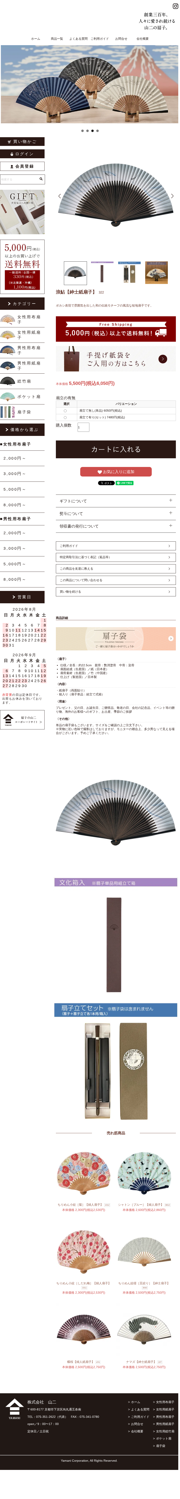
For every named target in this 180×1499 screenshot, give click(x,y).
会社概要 (143, 38)
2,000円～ (15, 458)
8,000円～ (15, 505)
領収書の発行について (79, 526)
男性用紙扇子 (29, 366)
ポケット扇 (29, 396)
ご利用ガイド (100, 38)
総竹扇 (24, 381)
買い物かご (25, 141)
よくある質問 (78, 38)
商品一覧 (57, 38)
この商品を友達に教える (76, 568)
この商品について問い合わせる (81, 580)
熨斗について (71, 513)
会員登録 (24, 166)
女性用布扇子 (29, 319)
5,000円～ (15, 489)
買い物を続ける (70, 591)
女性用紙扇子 (29, 335)
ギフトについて (73, 501)
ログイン (24, 154)
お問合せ (121, 38)
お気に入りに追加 (118, 472)
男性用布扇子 (29, 350)
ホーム (35, 38)
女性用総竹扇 (165, 1431)
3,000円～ (15, 474)
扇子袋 (24, 412)
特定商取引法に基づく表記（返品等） (86, 557)
